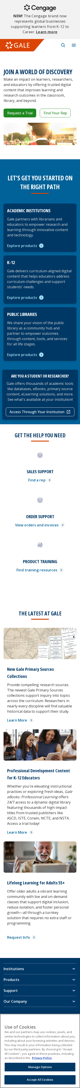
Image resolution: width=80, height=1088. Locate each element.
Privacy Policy (42, 1058)
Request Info (18, 937)
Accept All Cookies (40, 1080)
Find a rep (37, 480)
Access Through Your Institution (37, 411)
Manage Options (40, 1067)
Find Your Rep (55, 113)
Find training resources (36, 570)
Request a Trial (20, 113)
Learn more (46, 31)
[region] (40, 1051)
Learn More (17, 720)
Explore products (22, 245)
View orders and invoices (37, 525)
